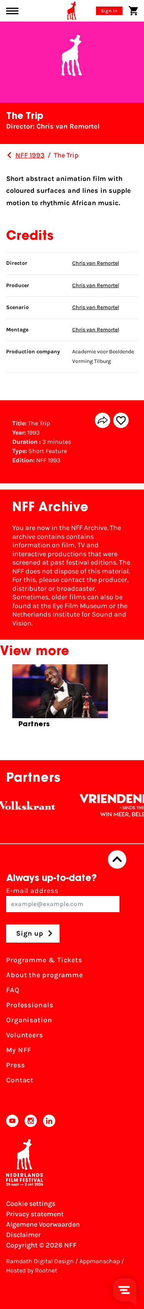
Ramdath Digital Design (40, 1261)
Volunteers (24, 1035)
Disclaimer (23, 1234)
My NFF (18, 1050)
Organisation (29, 1020)
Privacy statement (35, 1214)
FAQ (13, 990)
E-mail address (32, 890)
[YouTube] (12, 1121)
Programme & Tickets (44, 960)
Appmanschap (99, 1261)
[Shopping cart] (133, 10)
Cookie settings (30, 1203)
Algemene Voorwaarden (43, 1224)
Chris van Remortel (95, 263)
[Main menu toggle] (12, 11)
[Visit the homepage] (71, 11)
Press (15, 1065)
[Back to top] (117, 859)
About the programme (44, 975)
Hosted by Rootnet (31, 1270)
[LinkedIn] (49, 1121)
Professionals (29, 1005)
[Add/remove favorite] (121, 420)
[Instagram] (31, 1121)
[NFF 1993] (9, 155)
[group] (60, 699)
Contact (19, 1080)
